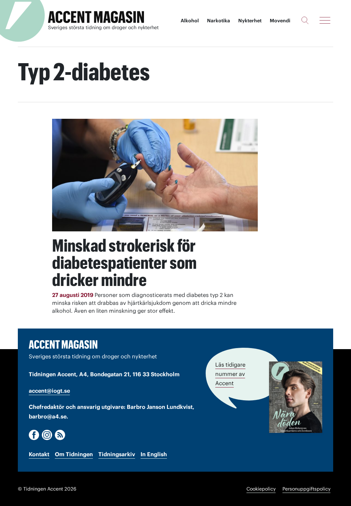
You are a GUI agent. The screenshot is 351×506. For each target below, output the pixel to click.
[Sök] (305, 20)
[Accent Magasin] (96, 17)
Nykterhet (250, 21)
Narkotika (218, 21)
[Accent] (63, 344)
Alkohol (190, 21)
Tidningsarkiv (116, 454)
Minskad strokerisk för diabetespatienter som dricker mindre (124, 262)
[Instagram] (47, 435)
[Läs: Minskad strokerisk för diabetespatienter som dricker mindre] (155, 175)
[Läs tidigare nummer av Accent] (295, 397)
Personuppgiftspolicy (306, 489)
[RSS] (60, 435)
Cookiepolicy (261, 489)
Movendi (280, 21)
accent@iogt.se (49, 390)
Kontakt (39, 454)
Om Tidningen (74, 454)
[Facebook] (34, 435)
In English (154, 454)
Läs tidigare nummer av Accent (230, 374)
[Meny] (325, 20)
